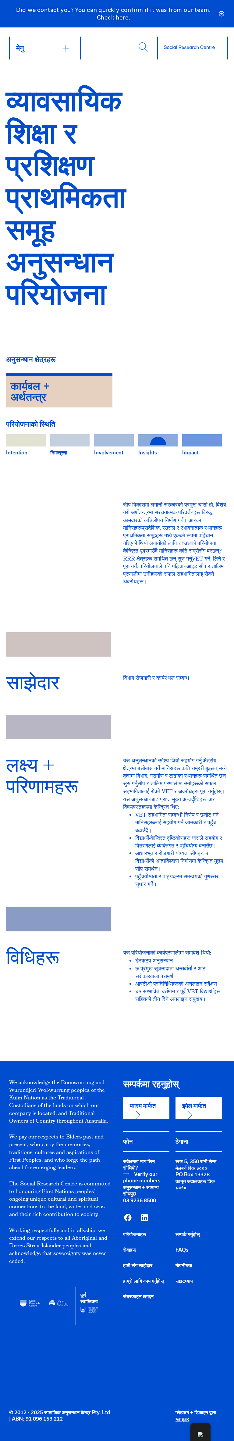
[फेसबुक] (127, 1217)
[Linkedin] (144, 1217)
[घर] (189, 47)
